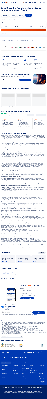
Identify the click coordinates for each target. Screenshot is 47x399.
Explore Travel (13, 2)
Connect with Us (28, 353)
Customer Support (25, 368)
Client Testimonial (33, 370)
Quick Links (4, 362)
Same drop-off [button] (12, 19)
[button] (25, 2)
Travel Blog (24, 378)
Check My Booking (24, 366)
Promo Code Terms (5, 336)
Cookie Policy (41, 367)
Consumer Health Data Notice (42, 382)
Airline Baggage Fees (25, 372)
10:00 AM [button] (16, 26)
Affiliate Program (33, 368)
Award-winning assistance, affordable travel (12, 340)
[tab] (4, 15)
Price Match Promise (41, 369)
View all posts (41, 252)
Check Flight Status (24, 375)
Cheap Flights (15, 365)
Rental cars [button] (4, 19)
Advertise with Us (33, 372)
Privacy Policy (41, 365)
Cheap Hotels (15, 367)
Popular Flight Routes (4, 368)
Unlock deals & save (25, 79)
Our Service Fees (42, 376)
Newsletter (32, 373)
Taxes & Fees (41, 374)
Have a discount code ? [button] (6, 33)
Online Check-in (25, 370)
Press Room (32, 367)
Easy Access (5, 353)
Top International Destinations (5, 376)
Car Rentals (15, 368)
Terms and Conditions (33, 391)
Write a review (31, 114)
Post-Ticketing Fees (41, 379)
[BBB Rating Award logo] (41, 346)
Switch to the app (27, 298)
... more (43, 47)
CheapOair (4, 40)
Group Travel (15, 373)
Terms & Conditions (41, 372)
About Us (32, 365)
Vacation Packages (15, 371)
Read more (4, 261)
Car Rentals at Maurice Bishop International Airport (7, 273)
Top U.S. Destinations (4, 372)
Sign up (38, 312)
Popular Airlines (5, 365)
